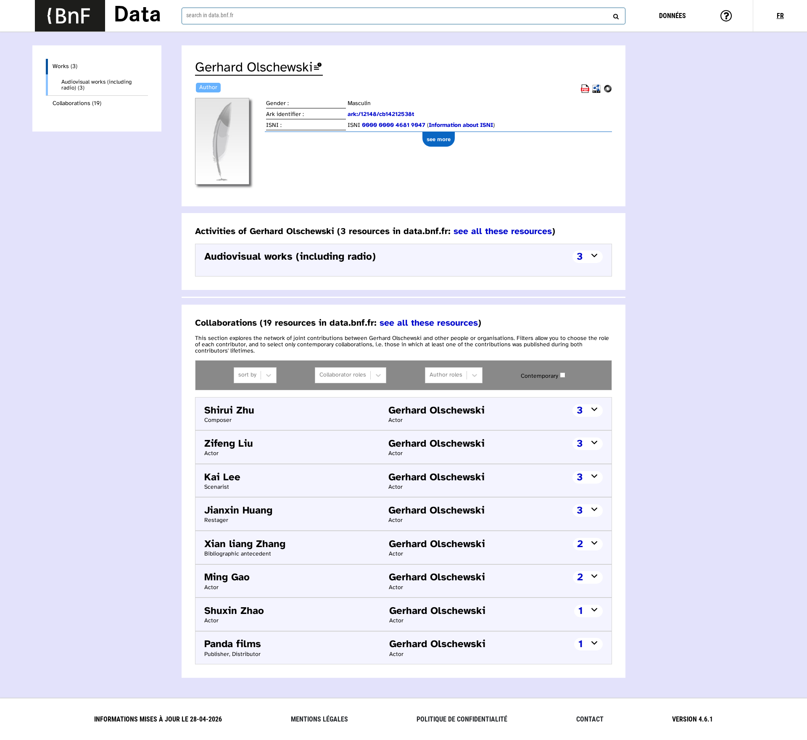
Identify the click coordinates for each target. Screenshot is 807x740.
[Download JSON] (608, 91)
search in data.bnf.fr (209, 15)
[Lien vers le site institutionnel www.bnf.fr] (70, 16)
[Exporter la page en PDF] (585, 91)
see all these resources (503, 231)
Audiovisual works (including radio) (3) (96, 85)
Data (137, 15)
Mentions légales (319, 719)
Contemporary (539, 376)
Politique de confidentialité (462, 719)
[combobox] (403, 16)
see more (439, 139)
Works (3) (65, 66)
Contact (590, 719)
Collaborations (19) (77, 103)
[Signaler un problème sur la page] (318, 68)
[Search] (615, 15)
